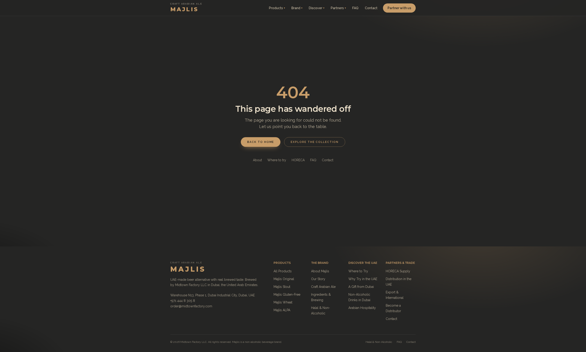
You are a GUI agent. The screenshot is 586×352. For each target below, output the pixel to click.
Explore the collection (314, 142)
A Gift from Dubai (361, 287)
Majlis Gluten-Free (287, 294)
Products (277, 8)
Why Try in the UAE (362, 279)
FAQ (355, 8)
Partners (338, 8)
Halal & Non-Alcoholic (379, 342)
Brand (296, 8)
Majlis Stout (282, 287)
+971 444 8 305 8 (182, 301)
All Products (283, 271)
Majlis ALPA (282, 310)
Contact (371, 8)
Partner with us (399, 8)
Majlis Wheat (283, 302)
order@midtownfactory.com (191, 306)
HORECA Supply (398, 271)
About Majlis (320, 271)
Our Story (318, 279)
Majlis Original (284, 279)
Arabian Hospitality (362, 308)
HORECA (298, 160)
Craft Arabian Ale (323, 287)
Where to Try (358, 271)
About (257, 160)
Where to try (276, 160)
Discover (316, 8)
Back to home (260, 142)
